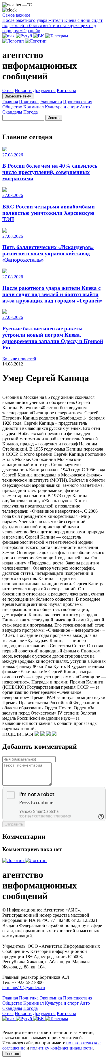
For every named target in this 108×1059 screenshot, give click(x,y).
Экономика (51, 101)
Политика (29, 101)
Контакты (66, 90)
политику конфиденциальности (61, 1047)
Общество (12, 106)
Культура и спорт (62, 106)
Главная (10, 101)
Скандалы (12, 112)
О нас (8, 90)
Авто (85, 106)
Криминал (33, 106)
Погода (30, 112)
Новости (23, 90)
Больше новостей (19, 358)
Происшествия (77, 101)
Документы (44, 90)
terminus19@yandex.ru (23, 987)
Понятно (12, 1054)
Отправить (14, 824)
